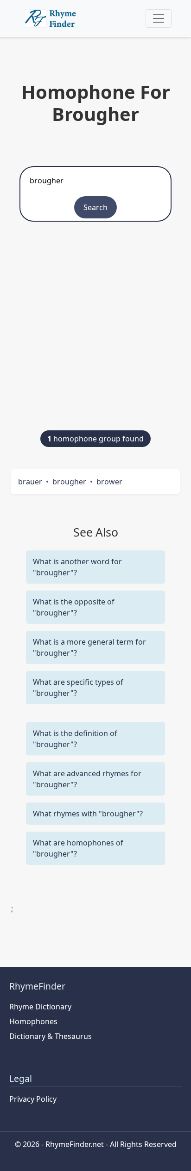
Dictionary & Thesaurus (50, 1036)
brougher (69, 482)
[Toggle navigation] (159, 18)
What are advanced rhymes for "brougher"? (87, 779)
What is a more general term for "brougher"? (89, 647)
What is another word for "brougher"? (77, 567)
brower (109, 482)
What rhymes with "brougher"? (88, 814)
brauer (30, 482)
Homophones (33, 1021)
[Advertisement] (95, 330)
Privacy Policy (33, 1099)
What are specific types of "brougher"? (78, 687)
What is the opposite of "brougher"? (74, 607)
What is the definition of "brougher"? (75, 738)
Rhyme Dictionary (40, 1007)
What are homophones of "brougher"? (78, 848)
